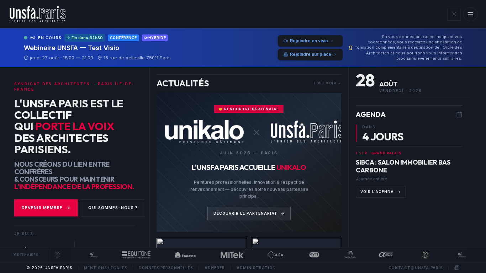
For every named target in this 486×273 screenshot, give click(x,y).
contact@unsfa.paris (416, 267)
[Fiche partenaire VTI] (310, 254)
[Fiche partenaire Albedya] (346, 254)
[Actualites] (456, 267)
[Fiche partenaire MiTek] (229, 254)
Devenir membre (42, 207)
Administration (256, 267)
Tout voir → (327, 83)
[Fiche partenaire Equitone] (132, 254)
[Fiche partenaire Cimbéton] (90, 254)
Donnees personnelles (166, 267)
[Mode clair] (454, 14)
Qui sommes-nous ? (113, 207)
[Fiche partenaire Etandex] (181, 254)
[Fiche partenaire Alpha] (382, 254)
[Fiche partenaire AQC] (53, 254)
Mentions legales (105, 267)
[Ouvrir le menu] (470, 14)
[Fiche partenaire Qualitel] (271, 254)
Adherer (215, 267)
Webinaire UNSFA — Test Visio (71, 48)
